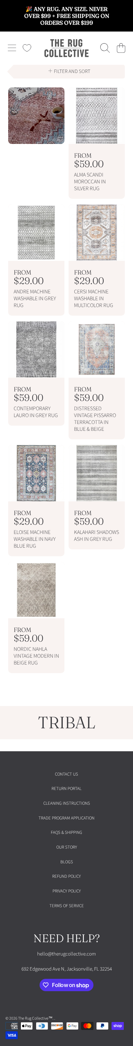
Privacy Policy (67, 891)
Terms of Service (66, 906)
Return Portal (66, 789)
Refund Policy (66, 876)
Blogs (66, 862)
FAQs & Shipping (66, 832)
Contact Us (66, 774)
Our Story (66, 847)
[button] (11, 48)
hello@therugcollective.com (66, 954)
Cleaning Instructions (66, 803)
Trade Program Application (66, 818)
